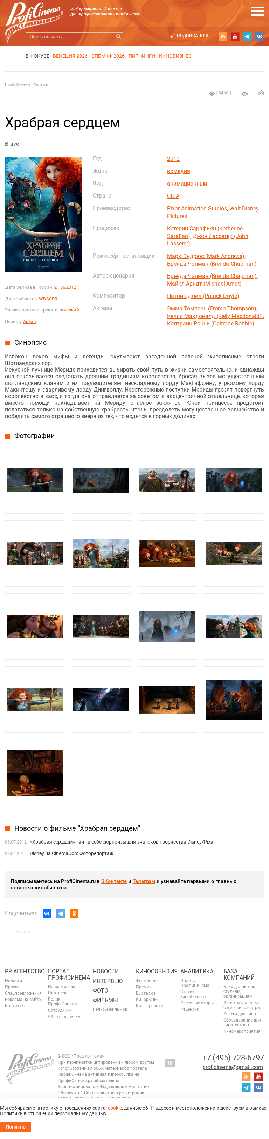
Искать (118, 36)
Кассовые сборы (197, 1003)
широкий (69, 310)
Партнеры (58, 992)
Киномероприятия (242, 1031)
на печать (245, 93)
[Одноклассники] (74, 913)
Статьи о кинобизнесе (193, 994)
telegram (247, 36)
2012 (173, 159)
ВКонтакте (114, 881)
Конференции (149, 1005)
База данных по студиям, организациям (239, 991)
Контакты (15, 1005)
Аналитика (196, 971)
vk (259, 36)
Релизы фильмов (110, 1009)
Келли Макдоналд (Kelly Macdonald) (215, 316)
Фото (100, 990)
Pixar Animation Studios (197, 208)
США (173, 196)
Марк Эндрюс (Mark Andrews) (205, 256)
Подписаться (192, 35)
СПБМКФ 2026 (108, 56)
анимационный (187, 183)
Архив (29, 321)
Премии (144, 986)
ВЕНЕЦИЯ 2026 (70, 56)
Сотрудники (60, 1010)
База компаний (239, 974)
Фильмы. (41, 84)
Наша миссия (61, 986)
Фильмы (105, 1000)
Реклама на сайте (23, 999)
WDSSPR (48, 298)
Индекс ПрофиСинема (194, 983)
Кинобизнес (175, 56)
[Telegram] (60, 913)
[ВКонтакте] (47, 913)
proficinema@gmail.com (232, 1067)
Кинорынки (147, 999)
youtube (235, 36)
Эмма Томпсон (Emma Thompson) (211, 308)
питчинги (142, 56)
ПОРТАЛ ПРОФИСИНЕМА (69, 974)
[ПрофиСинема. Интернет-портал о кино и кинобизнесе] (34, 14)
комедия (178, 171)
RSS (222, 36)
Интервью (108, 981)
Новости (13, 980)
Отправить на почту (261, 92)
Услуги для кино (239, 1013)
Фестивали (147, 980)
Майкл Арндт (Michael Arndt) (204, 283)
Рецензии (189, 1009)
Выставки (145, 993)
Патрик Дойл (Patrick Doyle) (203, 296)
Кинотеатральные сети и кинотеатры (242, 1005)
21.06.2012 (65, 287)
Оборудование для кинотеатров (242, 1022)
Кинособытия (157, 971)
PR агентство (25, 971)
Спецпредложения (23, 993)
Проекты (13, 986)
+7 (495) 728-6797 (233, 1057)
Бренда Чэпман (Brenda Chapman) (212, 263)
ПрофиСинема (17, 84)
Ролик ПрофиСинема (62, 1002)
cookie (115, 1108)
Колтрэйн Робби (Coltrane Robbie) (210, 323)
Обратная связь (64, 1016)
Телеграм (144, 881)
